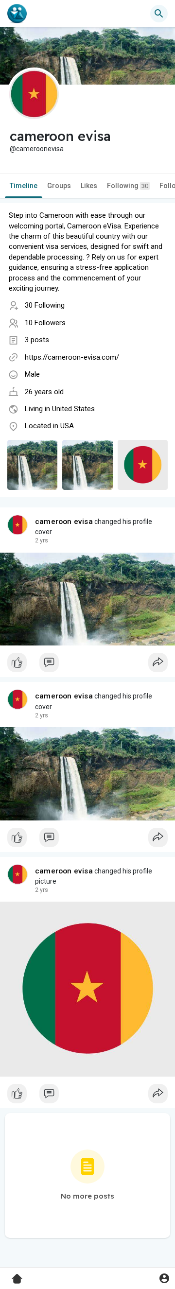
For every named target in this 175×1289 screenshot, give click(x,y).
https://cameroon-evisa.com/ (72, 357)
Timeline (23, 186)
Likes (89, 186)
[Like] (87, 665)
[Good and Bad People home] (17, 13)
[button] (164, 1278)
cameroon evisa (64, 521)
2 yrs (41, 540)
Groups (59, 186)
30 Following (45, 305)
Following (127, 186)
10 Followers (45, 322)
